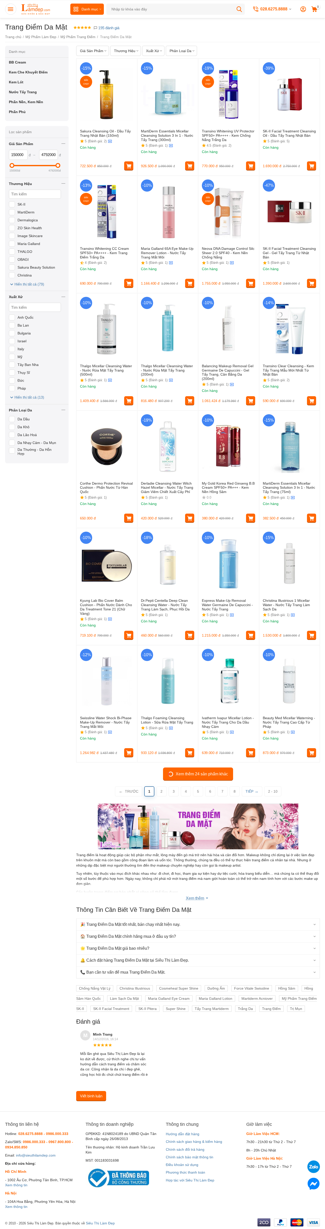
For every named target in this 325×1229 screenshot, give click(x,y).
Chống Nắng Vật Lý (94, 988)
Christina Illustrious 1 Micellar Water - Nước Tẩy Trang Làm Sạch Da (286, 604)
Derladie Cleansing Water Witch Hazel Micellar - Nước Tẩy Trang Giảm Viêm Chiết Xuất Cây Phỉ (167, 487)
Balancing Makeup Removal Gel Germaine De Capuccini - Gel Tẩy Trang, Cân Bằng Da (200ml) (227, 372)
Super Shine (176, 1009)
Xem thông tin (16, 1185)
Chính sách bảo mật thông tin (189, 1157)
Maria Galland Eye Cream (169, 998)
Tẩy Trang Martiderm (212, 1009)
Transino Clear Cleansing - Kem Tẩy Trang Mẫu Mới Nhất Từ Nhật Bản (288, 370)
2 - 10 (273, 791)
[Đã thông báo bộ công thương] (117, 1178)
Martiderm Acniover (257, 998)
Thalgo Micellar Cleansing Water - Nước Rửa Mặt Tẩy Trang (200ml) (167, 370)
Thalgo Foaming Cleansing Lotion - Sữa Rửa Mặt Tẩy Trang (167, 720)
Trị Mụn (296, 1009)
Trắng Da (245, 1009)
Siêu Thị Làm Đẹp (100, 1223)
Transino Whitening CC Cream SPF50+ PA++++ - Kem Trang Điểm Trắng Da (104, 253)
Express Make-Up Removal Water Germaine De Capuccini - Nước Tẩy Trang (227, 604)
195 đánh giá (108, 28)
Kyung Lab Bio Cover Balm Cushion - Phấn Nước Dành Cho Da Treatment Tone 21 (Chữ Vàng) (106, 606)
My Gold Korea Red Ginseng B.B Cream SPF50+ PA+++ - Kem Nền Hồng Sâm (228, 487)
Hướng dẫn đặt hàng (182, 1134)
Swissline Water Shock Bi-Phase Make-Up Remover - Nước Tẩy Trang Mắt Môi (106, 722)
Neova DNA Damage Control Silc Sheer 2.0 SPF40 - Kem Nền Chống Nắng (228, 253)
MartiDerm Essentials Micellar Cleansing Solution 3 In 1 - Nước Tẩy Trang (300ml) (167, 135)
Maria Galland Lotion (215, 998)
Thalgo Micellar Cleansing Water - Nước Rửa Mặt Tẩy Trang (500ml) (106, 370)
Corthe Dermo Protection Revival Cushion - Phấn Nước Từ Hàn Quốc (106, 487)
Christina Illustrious (135, 988)
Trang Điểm (271, 1009)
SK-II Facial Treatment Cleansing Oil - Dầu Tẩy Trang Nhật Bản (289, 133)
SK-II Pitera (147, 1009)
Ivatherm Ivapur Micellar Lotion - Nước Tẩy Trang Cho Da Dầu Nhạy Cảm (228, 722)
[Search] (239, 9)
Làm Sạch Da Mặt (124, 998)
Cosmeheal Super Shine (178, 988)
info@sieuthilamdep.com (36, 1155)
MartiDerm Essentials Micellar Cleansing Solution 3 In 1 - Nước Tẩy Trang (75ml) (289, 487)
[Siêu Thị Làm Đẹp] (36, 9)
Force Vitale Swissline (251, 988)
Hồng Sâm (286, 988)
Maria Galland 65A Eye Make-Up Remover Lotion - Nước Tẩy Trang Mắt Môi (167, 253)
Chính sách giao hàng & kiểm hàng (194, 1142)
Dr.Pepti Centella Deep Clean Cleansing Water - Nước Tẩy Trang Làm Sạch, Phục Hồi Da (165, 604)
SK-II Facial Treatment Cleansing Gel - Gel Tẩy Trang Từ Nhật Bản (289, 253)
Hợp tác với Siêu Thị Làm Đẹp (190, 1180)
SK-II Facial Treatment (111, 1009)
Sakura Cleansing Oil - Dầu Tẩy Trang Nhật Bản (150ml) (105, 133)
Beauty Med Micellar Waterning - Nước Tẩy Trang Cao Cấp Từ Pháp (289, 722)
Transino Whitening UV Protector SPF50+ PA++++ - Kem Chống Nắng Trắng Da (228, 135)
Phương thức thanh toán (185, 1172)
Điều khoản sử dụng (182, 1165)
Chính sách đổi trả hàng (185, 1149)
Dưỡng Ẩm (216, 988)
